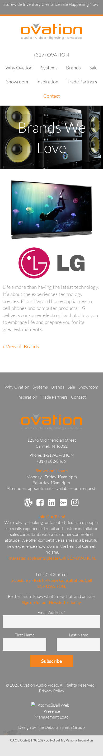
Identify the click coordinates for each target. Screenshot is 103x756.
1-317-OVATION (58, 455)
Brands (73, 67)
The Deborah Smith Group (61, 727)
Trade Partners (82, 81)
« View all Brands (21, 346)
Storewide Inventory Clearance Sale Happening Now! (51, 4)
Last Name (78, 634)
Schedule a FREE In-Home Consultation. (47, 580)
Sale (93, 67)
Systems (49, 67)
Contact (51, 96)
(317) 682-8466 (51, 461)
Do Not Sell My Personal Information (69, 740)
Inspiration (47, 81)
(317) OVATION (51, 54)
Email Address (51, 612)
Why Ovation (19, 67)
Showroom (17, 81)
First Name (25, 634)
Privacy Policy (51, 690)
